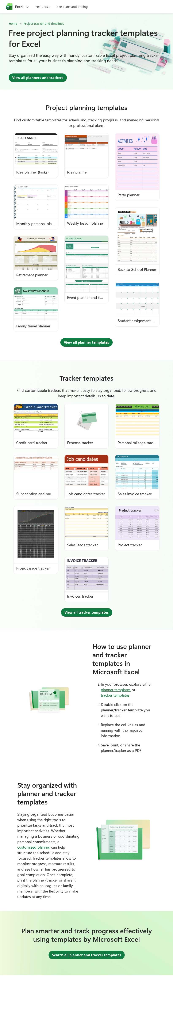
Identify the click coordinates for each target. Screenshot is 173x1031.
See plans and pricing (72, 7)
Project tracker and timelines (43, 24)
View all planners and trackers (37, 77)
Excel (19, 6)
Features (42, 7)
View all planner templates (86, 342)
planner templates (116, 689)
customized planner (33, 847)
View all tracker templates (87, 612)
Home (13, 24)
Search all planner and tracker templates (86, 955)
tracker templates (115, 695)
